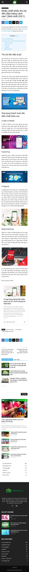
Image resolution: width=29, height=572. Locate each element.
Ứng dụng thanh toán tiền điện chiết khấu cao (13, 41)
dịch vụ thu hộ (18, 329)
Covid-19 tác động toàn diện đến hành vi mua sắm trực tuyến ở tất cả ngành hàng (8, 352)
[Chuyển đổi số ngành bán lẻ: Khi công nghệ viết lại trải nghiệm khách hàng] (5, 448)
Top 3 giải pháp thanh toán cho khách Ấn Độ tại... (12, 420)
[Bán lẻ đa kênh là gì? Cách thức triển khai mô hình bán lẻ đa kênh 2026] (5, 441)
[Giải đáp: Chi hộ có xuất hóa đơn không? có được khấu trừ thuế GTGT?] (5, 380)
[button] (27, 2)
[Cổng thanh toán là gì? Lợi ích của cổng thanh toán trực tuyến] (5, 532)
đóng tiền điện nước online (8, 331)
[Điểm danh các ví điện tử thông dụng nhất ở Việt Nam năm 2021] (5, 524)
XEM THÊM (16, 359)
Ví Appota (6, 47)
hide (16, 35)
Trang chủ (4, 5)
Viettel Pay (7, 45)
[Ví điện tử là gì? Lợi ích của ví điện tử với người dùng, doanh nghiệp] (5, 517)
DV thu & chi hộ (10, 5)
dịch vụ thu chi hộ (10, 329)
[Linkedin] (16, 505)
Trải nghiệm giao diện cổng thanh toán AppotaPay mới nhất (22, 351)
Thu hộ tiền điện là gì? (7, 39)
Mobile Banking (8, 49)
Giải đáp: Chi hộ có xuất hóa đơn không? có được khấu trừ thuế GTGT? (18, 380)
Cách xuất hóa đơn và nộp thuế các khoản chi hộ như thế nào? (18, 372)
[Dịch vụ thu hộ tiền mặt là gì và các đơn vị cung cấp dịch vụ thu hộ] (5, 365)
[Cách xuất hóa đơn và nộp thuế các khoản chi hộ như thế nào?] (5, 372)
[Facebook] (12, 505)
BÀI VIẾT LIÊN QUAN (7, 359)
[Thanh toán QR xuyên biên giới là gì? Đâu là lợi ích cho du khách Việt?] (5, 434)
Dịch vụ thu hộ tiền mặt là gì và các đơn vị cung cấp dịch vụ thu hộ (18, 365)
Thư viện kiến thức (5, 417)
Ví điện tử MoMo (8, 43)
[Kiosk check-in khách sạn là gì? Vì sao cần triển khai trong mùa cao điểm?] (5, 456)
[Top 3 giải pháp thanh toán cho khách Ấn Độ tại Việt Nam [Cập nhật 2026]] (14, 408)
